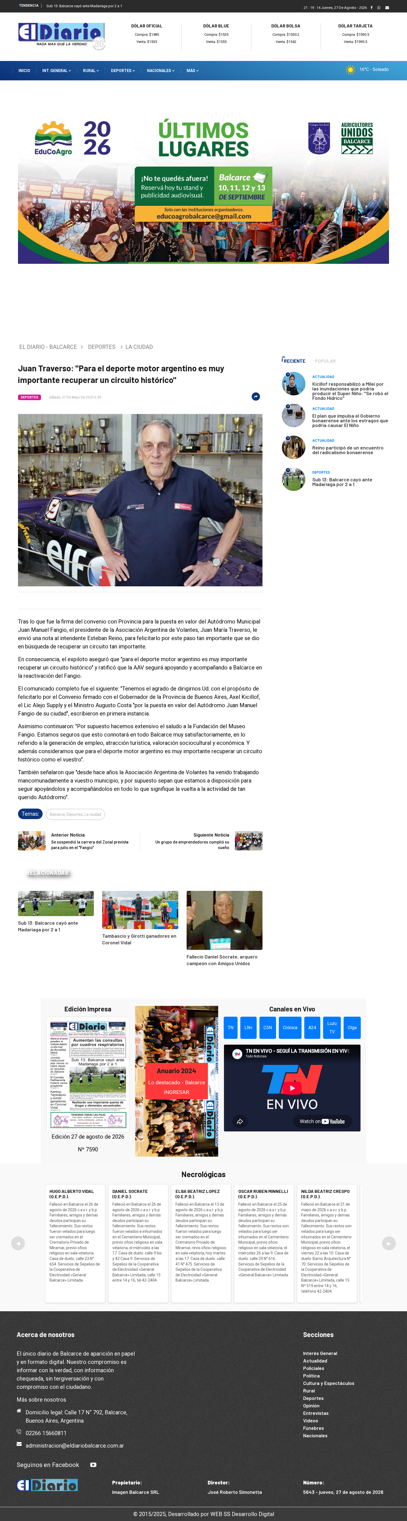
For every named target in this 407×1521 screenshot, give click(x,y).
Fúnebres (313, 1428)
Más (191, 70)
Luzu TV (332, 1027)
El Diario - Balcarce (48, 347)
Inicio (24, 70)
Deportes (121, 70)
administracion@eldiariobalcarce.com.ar (75, 1445)
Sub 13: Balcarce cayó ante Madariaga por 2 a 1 (84, 6)
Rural (89, 70)
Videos (310, 1420)
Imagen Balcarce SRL (135, 1492)
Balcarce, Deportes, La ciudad (75, 814)
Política (311, 1375)
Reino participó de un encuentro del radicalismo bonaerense (347, 449)
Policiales (313, 1368)
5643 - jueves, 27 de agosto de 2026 (343, 1492)
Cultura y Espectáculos (328, 1383)
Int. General (55, 70)
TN (230, 1027)
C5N (268, 1027)
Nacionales (159, 70)
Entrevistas (316, 1413)
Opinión (311, 1405)
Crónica (290, 1027)
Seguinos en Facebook (48, 1464)
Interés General (320, 1353)
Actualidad (323, 377)
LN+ (248, 1027)
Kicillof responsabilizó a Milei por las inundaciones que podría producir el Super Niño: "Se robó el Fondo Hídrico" (350, 391)
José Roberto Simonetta (235, 1492)
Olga (352, 1027)
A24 (312, 1027)
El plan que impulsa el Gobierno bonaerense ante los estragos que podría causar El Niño (350, 420)
